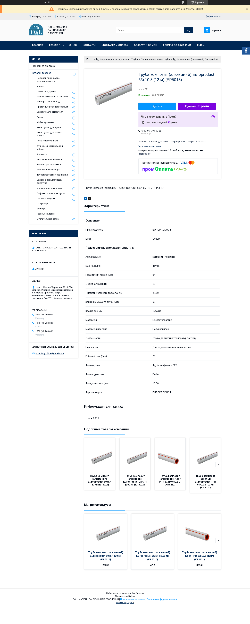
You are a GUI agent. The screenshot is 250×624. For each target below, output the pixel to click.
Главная (37, 45)
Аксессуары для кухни (49, 127)
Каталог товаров (41, 73)
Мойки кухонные (45, 122)
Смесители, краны (46, 91)
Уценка (40, 86)
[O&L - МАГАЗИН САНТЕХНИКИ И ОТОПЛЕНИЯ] (36, 36)
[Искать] (188, 30)
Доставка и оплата (115, 45)
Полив (40, 117)
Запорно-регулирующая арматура (50, 181)
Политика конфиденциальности (162, 599)
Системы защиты (46, 198)
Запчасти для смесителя (50, 112)
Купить (157, 106)
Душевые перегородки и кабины (50, 147)
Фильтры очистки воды (49, 101)
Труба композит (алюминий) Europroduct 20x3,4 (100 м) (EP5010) (135, 480)
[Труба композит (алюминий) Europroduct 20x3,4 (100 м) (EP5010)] (135, 455)
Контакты (89, 45)
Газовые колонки (46, 213)
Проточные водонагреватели (52, 106)
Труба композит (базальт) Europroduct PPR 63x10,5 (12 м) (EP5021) (206, 482)
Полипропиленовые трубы (155, 59)
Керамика (42, 154)
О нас (73, 45)
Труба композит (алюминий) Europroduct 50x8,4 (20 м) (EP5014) (100, 480)
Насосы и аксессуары (48, 169)
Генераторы (43, 203)
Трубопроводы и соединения (112, 59)
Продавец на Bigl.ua (125, 596)
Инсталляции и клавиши (49, 159)
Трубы (134, 59)
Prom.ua (140, 593)
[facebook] (85, 199)
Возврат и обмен (145, 45)
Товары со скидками (177, 45)
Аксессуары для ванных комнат (50, 134)
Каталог (54, 45)
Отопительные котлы (48, 219)
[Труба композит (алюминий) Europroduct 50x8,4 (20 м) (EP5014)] (99, 455)
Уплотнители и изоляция (49, 188)
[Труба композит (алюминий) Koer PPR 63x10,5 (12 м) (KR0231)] (170, 455)
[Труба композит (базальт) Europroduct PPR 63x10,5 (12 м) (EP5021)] (205, 455)
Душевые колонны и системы (52, 96)
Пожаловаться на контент (132, 599)
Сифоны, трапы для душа (51, 193)
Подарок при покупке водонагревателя (48, 79)
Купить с (191, 106)
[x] (89, 199)
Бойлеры (41, 208)
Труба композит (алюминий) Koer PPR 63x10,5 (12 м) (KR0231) (170, 480)
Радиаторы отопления (49, 164)
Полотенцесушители (48, 140)
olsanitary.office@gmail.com (50, 353)
